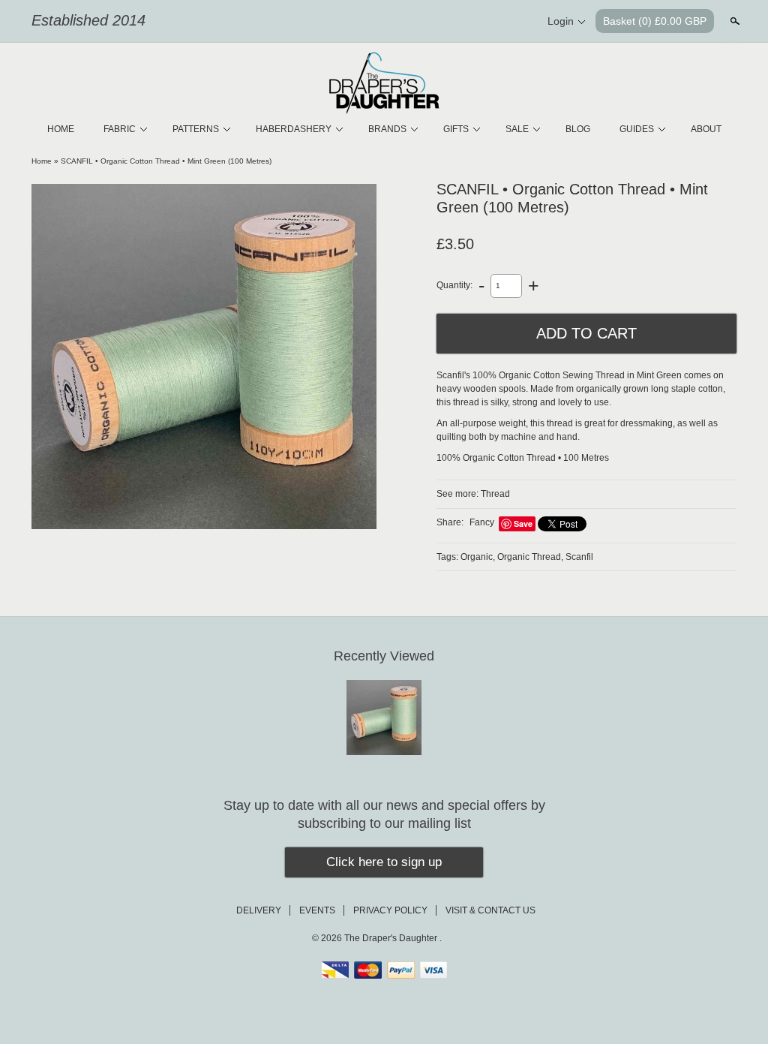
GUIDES (637, 129)
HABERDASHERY (294, 129)
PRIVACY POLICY (390, 910)
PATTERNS (195, 129)
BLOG (578, 129)
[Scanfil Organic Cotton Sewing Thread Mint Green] (204, 356)
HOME (60, 129)
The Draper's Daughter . (393, 938)
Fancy (482, 522)
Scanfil (579, 557)
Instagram (517, 21)
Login (561, 21)
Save (523, 523)
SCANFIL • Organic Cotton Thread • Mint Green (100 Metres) (166, 161)
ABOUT (706, 129)
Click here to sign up (384, 862)
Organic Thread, (530, 557)
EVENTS (317, 910)
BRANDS (387, 129)
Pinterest (492, 21)
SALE (517, 129)
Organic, (477, 557)
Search (733, 21)
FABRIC (120, 129)
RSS (441, 21)
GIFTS (456, 129)
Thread (495, 494)
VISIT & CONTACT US (491, 910)
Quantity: (454, 285)
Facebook (466, 21)
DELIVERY (258, 910)
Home (42, 161)
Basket (654, 21)
